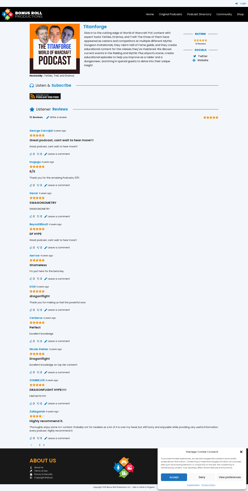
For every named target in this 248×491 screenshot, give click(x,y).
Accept (174, 477)
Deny (202, 477)
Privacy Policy (208, 485)
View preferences (230, 477)
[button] (241, 451)
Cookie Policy (193, 485)
